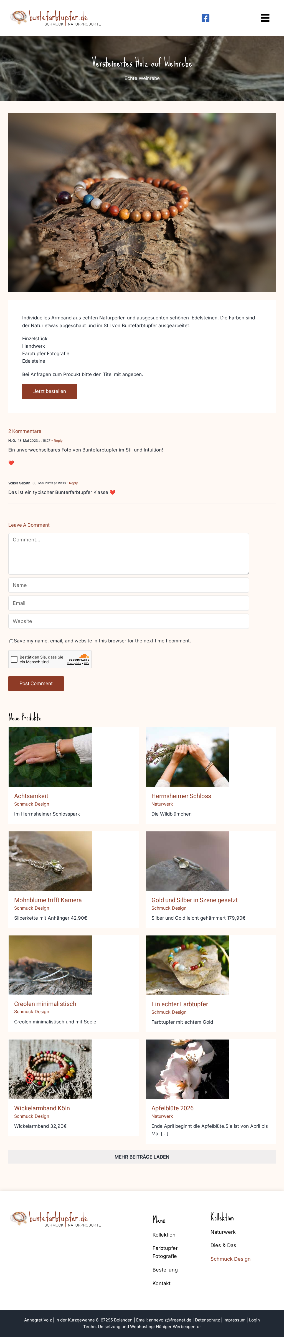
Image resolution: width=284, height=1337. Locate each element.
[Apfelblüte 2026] (187, 1069)
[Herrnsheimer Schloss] (187, 757)
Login (254, 1320)
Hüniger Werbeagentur (178, 1326)
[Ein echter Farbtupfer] (187, 965)
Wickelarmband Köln (50, 1063)
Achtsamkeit (50, 751)
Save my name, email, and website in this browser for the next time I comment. (102, 641)
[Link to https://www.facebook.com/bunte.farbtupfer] (205, 18)
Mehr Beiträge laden (142, 1157)
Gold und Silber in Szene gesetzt (187, 851)
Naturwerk (162, 804)
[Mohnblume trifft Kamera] (50, 861)
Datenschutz (207, 1320)
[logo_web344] (56, 9)
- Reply (56, 440)
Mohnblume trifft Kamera (50, 855)
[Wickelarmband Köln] (50, 1069)
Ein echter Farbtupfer (187, 959)
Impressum (234, 1320)
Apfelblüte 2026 (187, 1063)
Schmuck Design (31, 804)
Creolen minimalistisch (50, 959)
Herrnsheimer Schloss (187, 751)
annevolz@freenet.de (170, 1320)
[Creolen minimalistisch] (50, 965)
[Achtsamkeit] (50, 757)
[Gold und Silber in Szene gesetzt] (187, 861)
